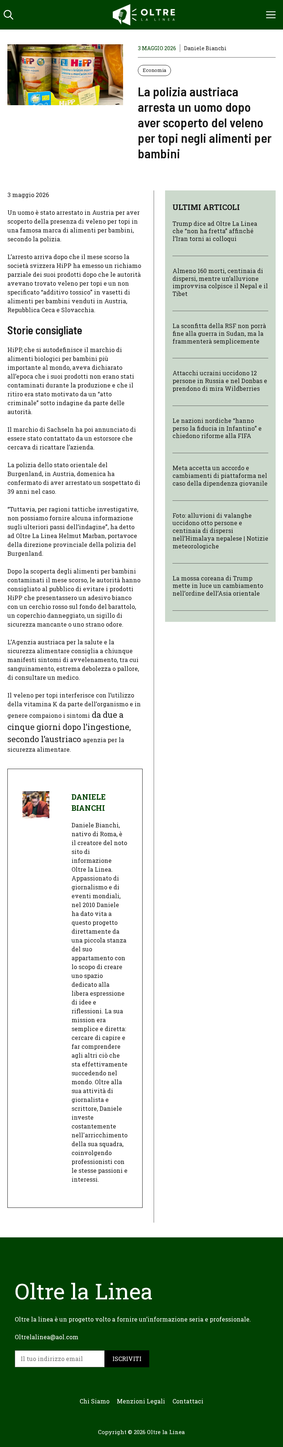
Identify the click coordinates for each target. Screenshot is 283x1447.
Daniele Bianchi (205, 48)
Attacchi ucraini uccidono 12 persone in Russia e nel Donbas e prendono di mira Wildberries (219, 380)
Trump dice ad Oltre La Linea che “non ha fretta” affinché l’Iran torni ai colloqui (214, 231)
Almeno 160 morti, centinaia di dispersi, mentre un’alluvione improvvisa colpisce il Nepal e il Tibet (220, 282)
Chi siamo (94, 1401)
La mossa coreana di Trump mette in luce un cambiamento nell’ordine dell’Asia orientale (217, 585)
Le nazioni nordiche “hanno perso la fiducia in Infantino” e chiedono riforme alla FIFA (217, 428)
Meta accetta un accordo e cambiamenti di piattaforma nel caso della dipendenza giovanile (220, 475)
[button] (8, 15)
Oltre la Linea (166, 1432)
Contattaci (187, 1401)
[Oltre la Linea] (145, 15)
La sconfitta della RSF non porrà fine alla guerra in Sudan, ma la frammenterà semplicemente (219, 333)
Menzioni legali (141, 1401)
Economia (154, 70)
